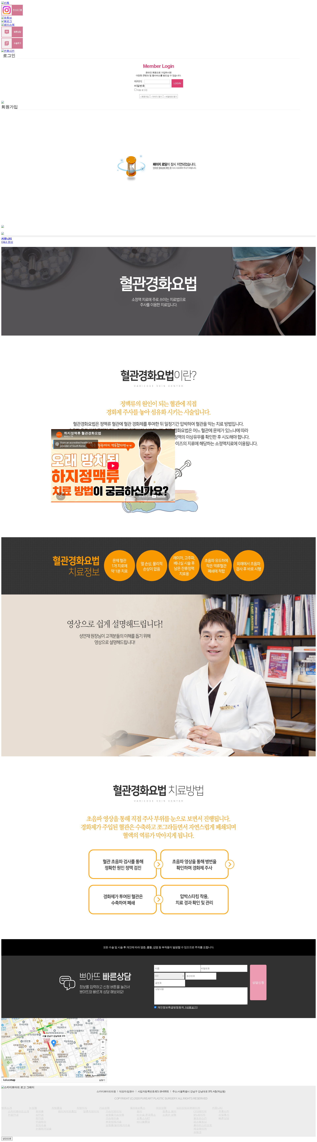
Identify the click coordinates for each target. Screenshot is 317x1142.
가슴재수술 (8, 314)
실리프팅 (6, 352)
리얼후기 (224, 1114)
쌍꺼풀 (5, 269)
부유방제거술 (9, 317)
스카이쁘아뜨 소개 (12, 258)
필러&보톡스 (9, 324)
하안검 (5, 276)
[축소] (103, 1047)
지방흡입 (6, 290)
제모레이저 (8, 376)
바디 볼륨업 (8, 338)
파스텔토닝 (8, 369)
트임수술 (6, 283)
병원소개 (6, 255)
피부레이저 (8, 355)
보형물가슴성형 (10, 310)
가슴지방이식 (9, 307)
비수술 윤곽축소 (10, 331)
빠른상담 (6, 400)
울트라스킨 (8, 366)
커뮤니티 (6, 387)
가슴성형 (6, 303)
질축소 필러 (8, 345)
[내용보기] (190, 1007)
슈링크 (5, 380)
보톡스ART (8, 335)
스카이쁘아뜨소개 (18, 1111)
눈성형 (5, 265)
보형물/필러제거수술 (13, 321)
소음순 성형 (8, 348)
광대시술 (6, 397)
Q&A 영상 (7, 242)
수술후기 (6, 393)
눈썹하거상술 (9, 286)
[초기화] (103, 1053)
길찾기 (102, 1080)
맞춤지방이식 (9, 300)
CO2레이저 (7, 359)
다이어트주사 (9, 383)
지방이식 (6, 296)
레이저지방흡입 (10, 293)
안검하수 (6, 279)
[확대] (103, 1041)
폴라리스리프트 (10, 373)
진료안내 (6, 262)
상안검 (5, 272)
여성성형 (6, 342)
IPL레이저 (7, 362)
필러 (4, 328)
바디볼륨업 (143, 1121)
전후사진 (6, 390)
